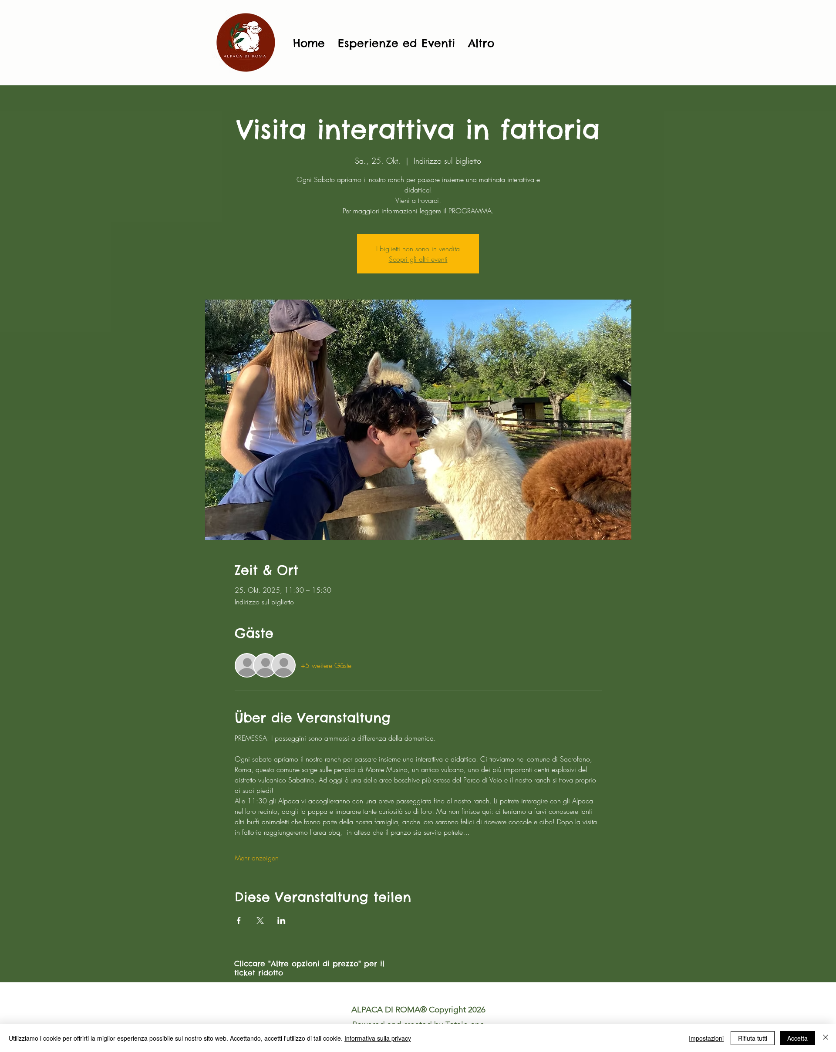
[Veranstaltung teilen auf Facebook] (239, 920)
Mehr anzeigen (257, 858)
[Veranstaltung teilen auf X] (260, 920)
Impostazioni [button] (706, 1038)
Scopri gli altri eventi (418, 259)
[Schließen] (825, 1038)
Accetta (797, 1038)
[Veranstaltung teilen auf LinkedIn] (281, 920)
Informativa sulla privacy (377, 1038)
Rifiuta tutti (752, 1038)
